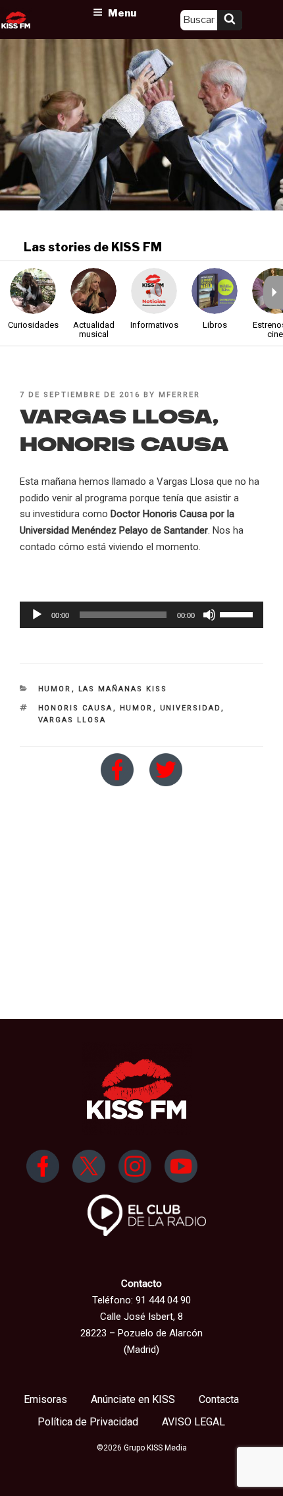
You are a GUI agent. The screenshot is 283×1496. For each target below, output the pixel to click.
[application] (141, 615)
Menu (122, 13)
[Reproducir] (36, 614)
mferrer (179, 394)
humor (136, 708)
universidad (190, 708)
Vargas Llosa (72, 720)
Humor (55, 689)
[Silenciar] (209, 614)
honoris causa (75, 708)
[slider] (238, 613)
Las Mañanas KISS (123, 689)
